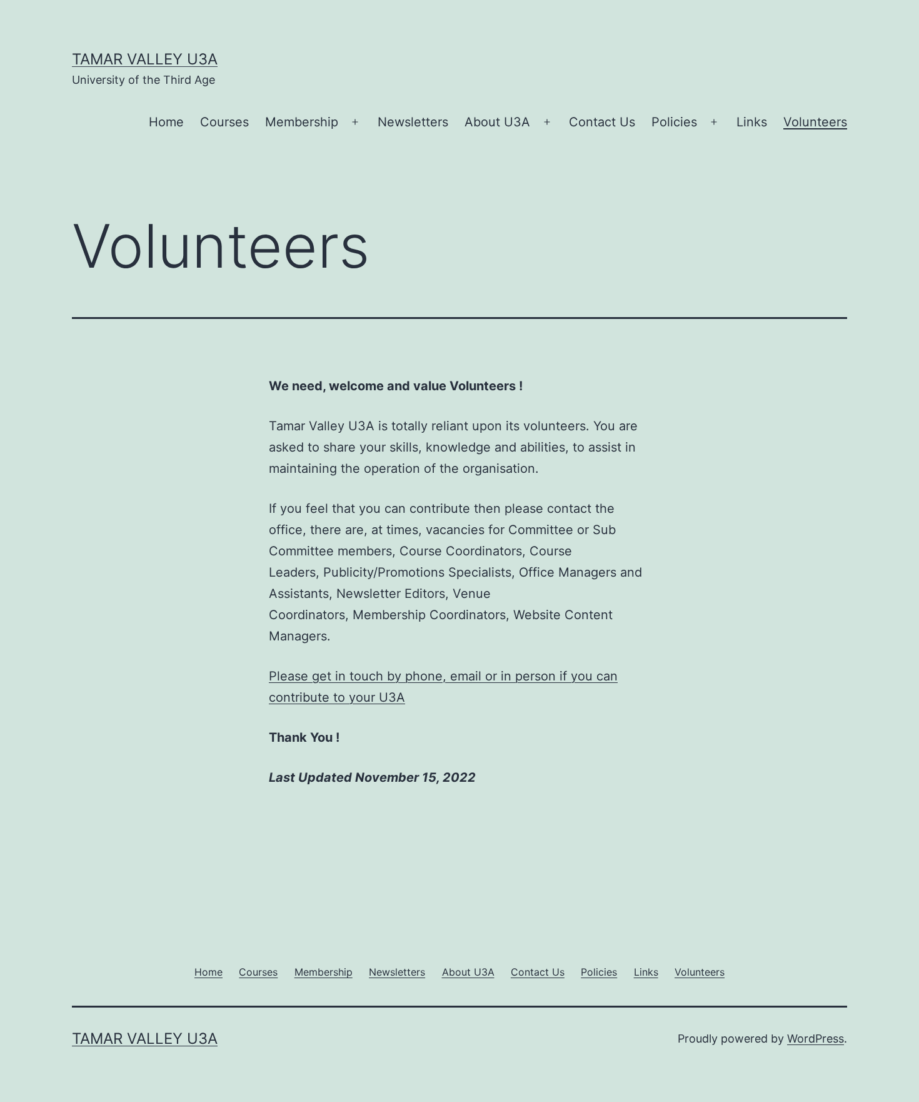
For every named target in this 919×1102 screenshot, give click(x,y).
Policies (674, 121)
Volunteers (815, 121)
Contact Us (602, 121)
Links (751, 121)
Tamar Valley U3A (145, 59)
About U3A (497, 121)
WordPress (815, 1038)
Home (166, 121)
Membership (301, 121)
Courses (224, 121)
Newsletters (413, 121)
